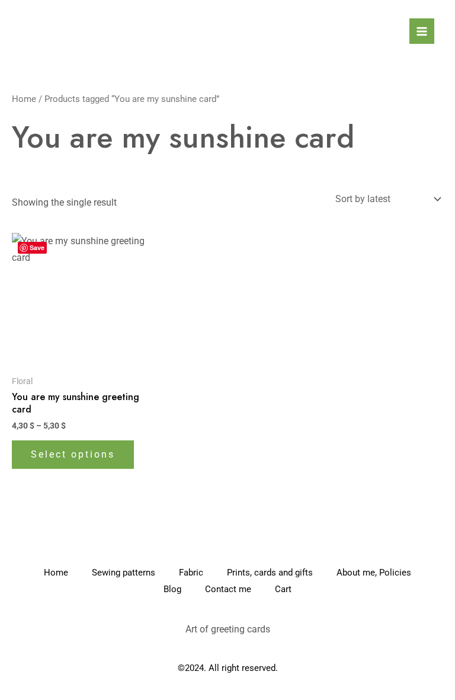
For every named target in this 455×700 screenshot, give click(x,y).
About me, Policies (374, 572)
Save (37, 247)
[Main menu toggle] (421, 30)
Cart (283, 589)
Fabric (191, 572)
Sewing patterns (123, 572)
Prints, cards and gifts (270, 572)
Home (24, 99)
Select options (73, 454)
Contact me (228, 589)
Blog (172, 589)
